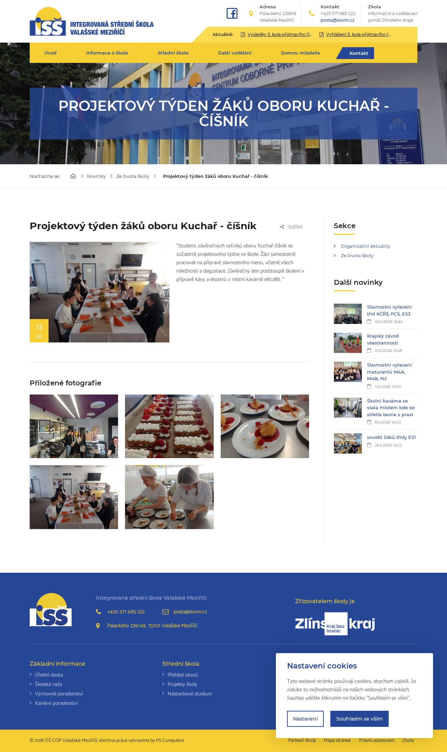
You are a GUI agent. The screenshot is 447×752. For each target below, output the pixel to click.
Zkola (392, 13)
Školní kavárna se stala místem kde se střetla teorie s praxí (391, 407)
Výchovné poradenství (59, 693)
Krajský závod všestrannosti (383, 339)
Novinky (96, 176)
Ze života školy (132, 176)
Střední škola (173, 53)
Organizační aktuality (365, 246)
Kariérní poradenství (56, 703)
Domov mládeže (300, 53)
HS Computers (170, 741)
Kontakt (359, 53)
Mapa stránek (337, 741)
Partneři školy (302, 741)
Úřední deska (49, 675)
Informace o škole (107, 53)
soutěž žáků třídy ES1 (391, 437)
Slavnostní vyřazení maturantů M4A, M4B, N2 (389, 371)
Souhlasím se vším (359, 719)
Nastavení (305, 719)
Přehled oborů (183, 675)
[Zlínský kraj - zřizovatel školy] (335, 624)
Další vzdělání (234, 53)
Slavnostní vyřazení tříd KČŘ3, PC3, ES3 (389, 310)
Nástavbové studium (190, 693)
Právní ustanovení (376, 741)
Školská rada (48, 684)
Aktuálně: (223, 34)
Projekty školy (182, 684)
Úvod (50, 53)
